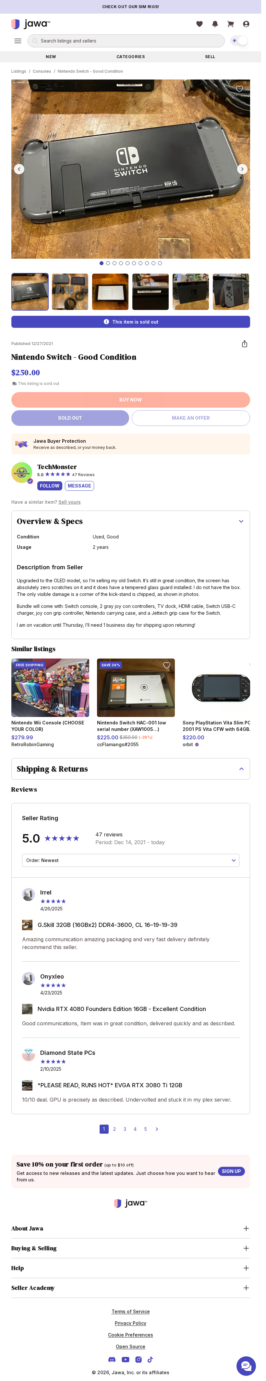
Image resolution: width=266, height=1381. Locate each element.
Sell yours (69, 502)
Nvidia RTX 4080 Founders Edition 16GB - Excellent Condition (122, 1008)
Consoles (42, 71)
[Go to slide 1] (101, 263)
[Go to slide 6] (134, 263)
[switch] (239, 40)
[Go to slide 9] (153, 263)
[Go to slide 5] (127, 263)
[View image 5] (191, 292)
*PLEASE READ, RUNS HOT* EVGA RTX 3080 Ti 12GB (110, 1085)
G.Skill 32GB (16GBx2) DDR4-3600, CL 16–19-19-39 (107, 924)
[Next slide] (242, 169)
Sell (210, 56)
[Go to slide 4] (121, 263)
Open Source (130, 1346)
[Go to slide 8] (147, 263)
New (51, 56)
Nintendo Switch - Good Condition (90, 71)
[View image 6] (231, 292)
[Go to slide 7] (140, 263)
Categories (130, 56)
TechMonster (57, 466)
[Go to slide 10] (160, 263)
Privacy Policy (130, 1323)
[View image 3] (110, 292)
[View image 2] (70, 292)
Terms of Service (131, 1311)
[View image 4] (150, 292)
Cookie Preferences (130, 1335)
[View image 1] (30, 292)
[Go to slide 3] (114, 263)
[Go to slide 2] (108, 263)
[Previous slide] (19, 169)
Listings (18, 71)
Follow (50, 485)
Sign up (231, 1171)
